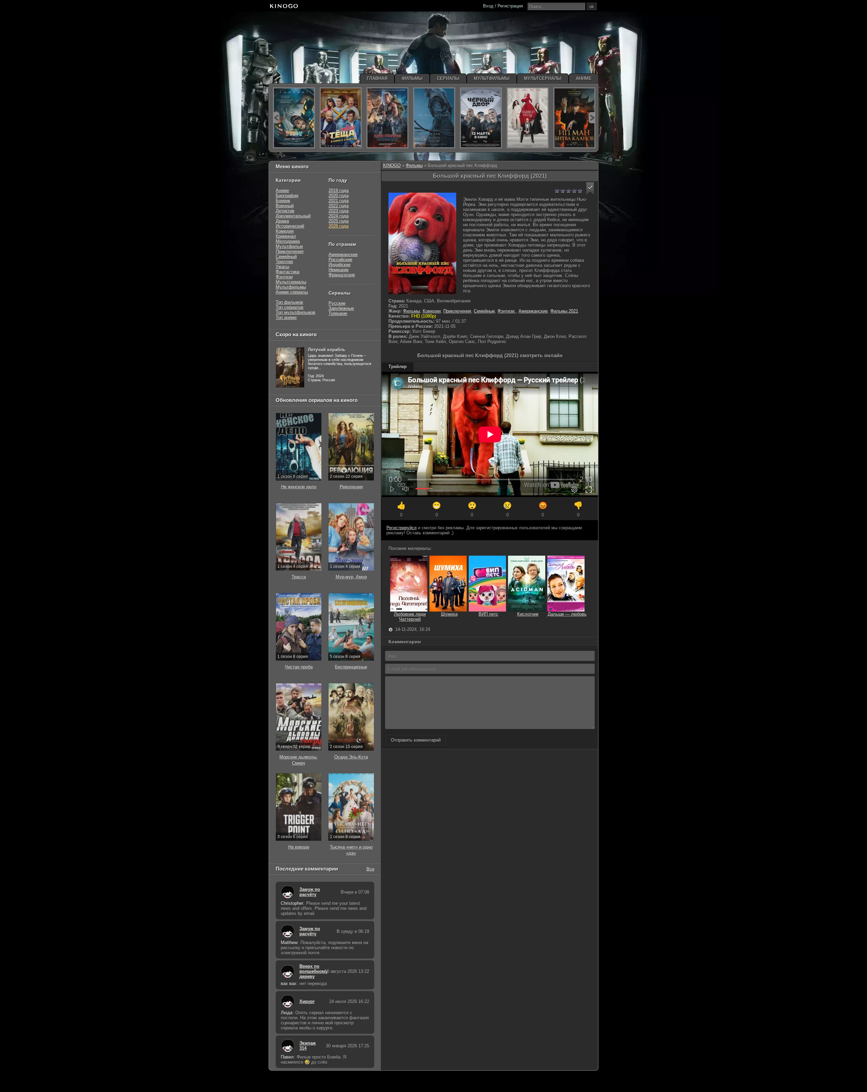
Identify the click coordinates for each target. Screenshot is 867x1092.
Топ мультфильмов (295, 312)
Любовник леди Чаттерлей (410, 617)
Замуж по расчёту (309, 892)
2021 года (338, 200)
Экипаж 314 (307, 1046)
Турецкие (338, 313)
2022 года (338, 205)
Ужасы (282, 266)
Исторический (290, 226)
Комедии (432, 311)
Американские (533, 311)
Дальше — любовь (567, 614)
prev (276, 117)
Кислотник (527, 614)
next (592, 117)
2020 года (338, 195)
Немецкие (338, 269)
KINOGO (392, 165)
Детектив (285, 210)
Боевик (283, 200)
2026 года (338, 226)
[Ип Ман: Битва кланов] (574, 117)
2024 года (338, 215)
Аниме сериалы (292, 292)
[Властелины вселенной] (387, 117)
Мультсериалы (291, 281)
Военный (285, 205)
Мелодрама (288, 241)
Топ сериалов (289, 307)
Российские (340, 259)
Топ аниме (286, 317)
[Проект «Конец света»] (294, 117)
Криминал (286, 236)
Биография (287, 195)
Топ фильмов (289, 302)
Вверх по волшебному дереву (310, 971)
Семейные (484, 311)
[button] (590, 188)
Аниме (282, 190)
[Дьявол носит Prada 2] (528, 117)
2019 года (338, 190)
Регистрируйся (401, 527)
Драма (282, 220)
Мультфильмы (291, 287)
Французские (342, 274)
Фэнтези (507, 311)
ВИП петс (488, 614)
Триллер (284, 261)
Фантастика (287, 271)
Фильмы (414, 165)
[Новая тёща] (341, 117)
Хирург (307, 1001)
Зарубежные (341, 308)
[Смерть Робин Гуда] (434, 117)
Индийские (340, 264)
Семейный (286, 256)
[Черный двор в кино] (481, 117)
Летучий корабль (326, 349)
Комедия (285, 231)
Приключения (457, 311)
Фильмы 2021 (564, 311)
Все (370, 868)
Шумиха (449, 614)
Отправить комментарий (416, 740)
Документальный (293, 215)
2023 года (338, 210)
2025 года (338, 220)
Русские (337, 303)
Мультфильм (289, 246)
